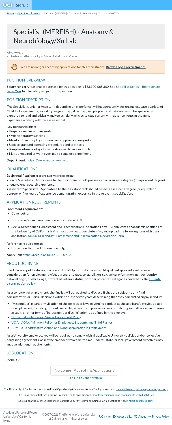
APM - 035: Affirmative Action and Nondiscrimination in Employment (59, 328)
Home (10, 13)
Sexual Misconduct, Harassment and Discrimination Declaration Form (76, 236)
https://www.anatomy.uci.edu (47, 160)
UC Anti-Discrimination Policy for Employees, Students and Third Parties (62, 322)
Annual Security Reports (139, 400)
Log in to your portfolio (86, 378)
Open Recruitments (28, 13)
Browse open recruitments (126, 67)
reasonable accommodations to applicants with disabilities (120, 394)
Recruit (21, 5)
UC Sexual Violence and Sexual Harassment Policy (46, 317)
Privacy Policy (160, 416)
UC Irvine (105, 416)
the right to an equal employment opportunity (142, 389)
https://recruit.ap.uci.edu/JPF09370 (47, 255)
